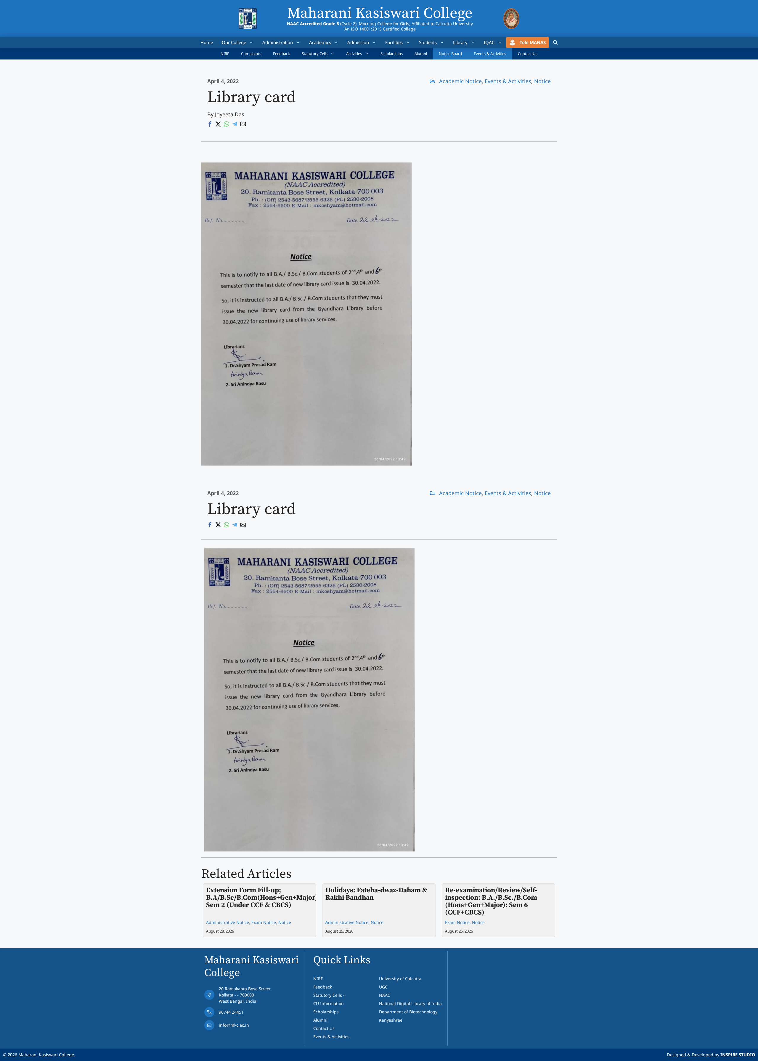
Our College (234, 42)
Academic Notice (460, 81)
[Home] (248, 12)
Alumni (421, 53)
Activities (354, 53)
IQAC (489, 42)
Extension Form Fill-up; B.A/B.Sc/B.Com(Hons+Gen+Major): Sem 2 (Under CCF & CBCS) (263, 897)
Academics (320, 42)
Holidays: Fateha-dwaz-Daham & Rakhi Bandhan (376, 894)
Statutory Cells (314, 53)
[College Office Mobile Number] (237, 1013)
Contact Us (527, 53)
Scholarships (391, 53)
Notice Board (450, 53)
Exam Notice (263, 922)
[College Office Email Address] (237, 1026)
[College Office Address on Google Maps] (237, 996)
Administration (277, 42)
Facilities (394, 42)
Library (460, 42)
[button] (555, 42)
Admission (358, 42)
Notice (542, 81)
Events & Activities (490, 53)
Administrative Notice (227, 922)
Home (206, 42)
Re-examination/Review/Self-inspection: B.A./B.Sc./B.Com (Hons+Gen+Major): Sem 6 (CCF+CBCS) (491, 901)
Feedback (281, 53)
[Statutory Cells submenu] (344, 995)
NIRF (225, 53)
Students (428, 42)
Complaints (251, 53)
